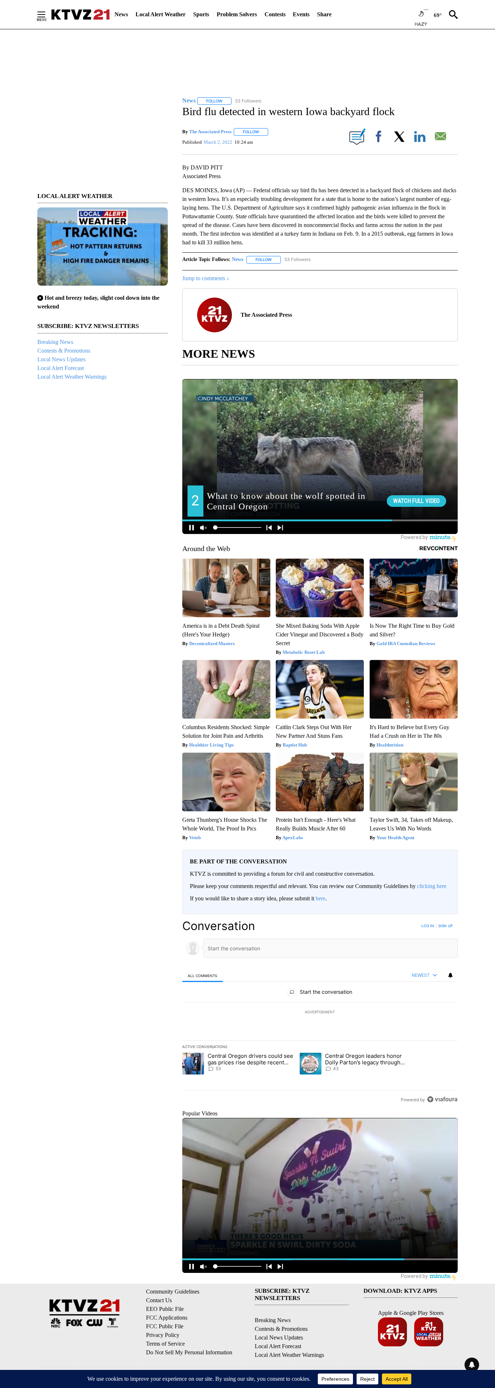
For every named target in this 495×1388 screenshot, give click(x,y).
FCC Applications (166, 1318)
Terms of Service (165, 1344)
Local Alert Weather (161, 14)
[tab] (202, 975)
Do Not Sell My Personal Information (189, 1352)
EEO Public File (165, 1309)
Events (301, 14)
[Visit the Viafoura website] (442, 1099)
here (320, 898)
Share (324, 14)
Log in (427, 926)
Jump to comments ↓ (205, 278)
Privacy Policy (162, 1335)
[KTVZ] (80, 14)
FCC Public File (164, 1326)
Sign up (445, 926)
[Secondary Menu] (46, 14)
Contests (275, 14)
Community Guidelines (172, 1291)
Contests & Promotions (63, 351)
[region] (320, 1012)
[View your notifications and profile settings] (450, 975)
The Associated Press (210, 131)
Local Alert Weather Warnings (72, 377)
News (121, 14)
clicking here (431, 886)
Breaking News (55, 342)
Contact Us (159, 1300)
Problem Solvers (237, 14)
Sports (201, 14)
